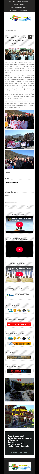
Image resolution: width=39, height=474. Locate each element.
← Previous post (12, 206)
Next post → (28, 206)
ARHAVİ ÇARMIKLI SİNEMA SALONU (18, 7)
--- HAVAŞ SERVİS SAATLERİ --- (19, 289)
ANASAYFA (12, 1)
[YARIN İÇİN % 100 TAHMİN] (19, 310)
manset (8, 172)
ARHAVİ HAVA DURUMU (18, 4)
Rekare (7, 195)
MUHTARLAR (23, 10)
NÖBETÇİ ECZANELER (22, 1)
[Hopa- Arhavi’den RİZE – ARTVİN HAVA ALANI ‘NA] (10, 295)
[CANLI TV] (19, 371)
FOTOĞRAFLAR (14, 10)
